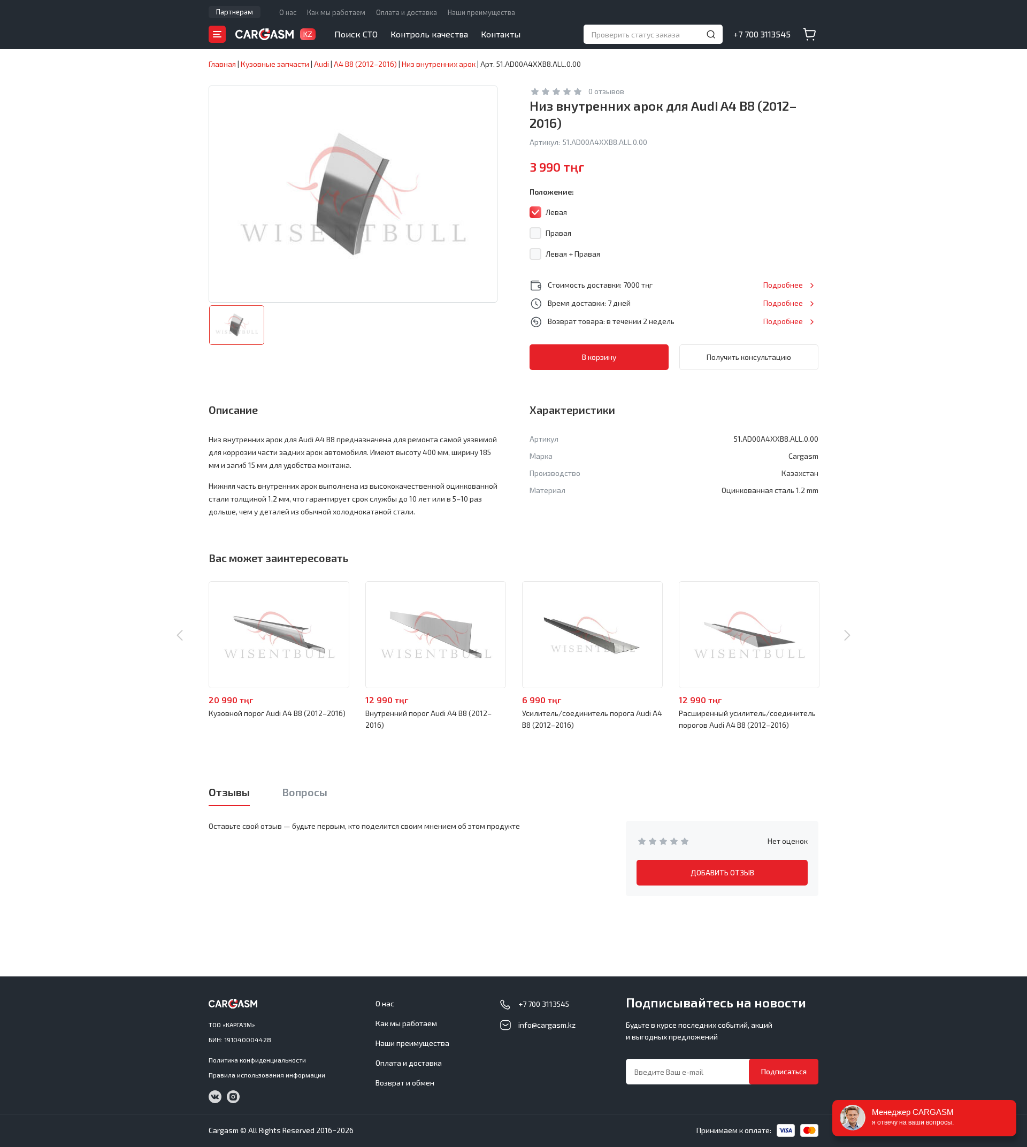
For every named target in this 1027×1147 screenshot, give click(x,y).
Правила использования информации (267, 1075)
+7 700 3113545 (762, 34)
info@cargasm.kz (547, 1024)
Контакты (500, 34)
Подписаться (784, 1071)
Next (847, 635)
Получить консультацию (749, 356)
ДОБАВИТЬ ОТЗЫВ (722, 872)
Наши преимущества (481, 12)
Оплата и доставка (406, 12)
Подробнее (783, 284)
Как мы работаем (336, 12)
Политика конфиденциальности (257, 1060)
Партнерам (234, 11)
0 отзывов (606, 91)
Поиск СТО (356, 34)
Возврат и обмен (404, 1082)
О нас (287, 12)
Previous (180, 635)
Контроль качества (429, 34)
